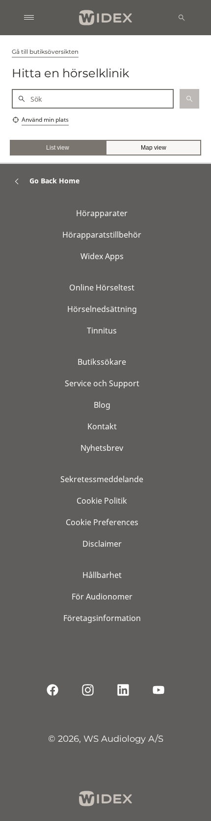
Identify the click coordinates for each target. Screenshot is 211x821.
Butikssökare (102, 361)
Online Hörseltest (101, 287)
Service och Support (102, 383)
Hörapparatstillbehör (101, 234)
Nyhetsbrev (101, 448)
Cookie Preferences (102, 522)
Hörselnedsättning (102, 309)
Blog (102, 404)
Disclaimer (102, 543)
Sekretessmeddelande (101, 479)
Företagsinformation (102, 618)
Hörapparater (102, 213)
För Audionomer (102, 596)
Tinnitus (102, 330)
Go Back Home (54, 180)
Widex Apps (102, 256)
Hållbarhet (102, 575)
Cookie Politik (102, 500)
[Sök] (181, 17)
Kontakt (102, 426)
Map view (153, 147)
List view (57, 147)
